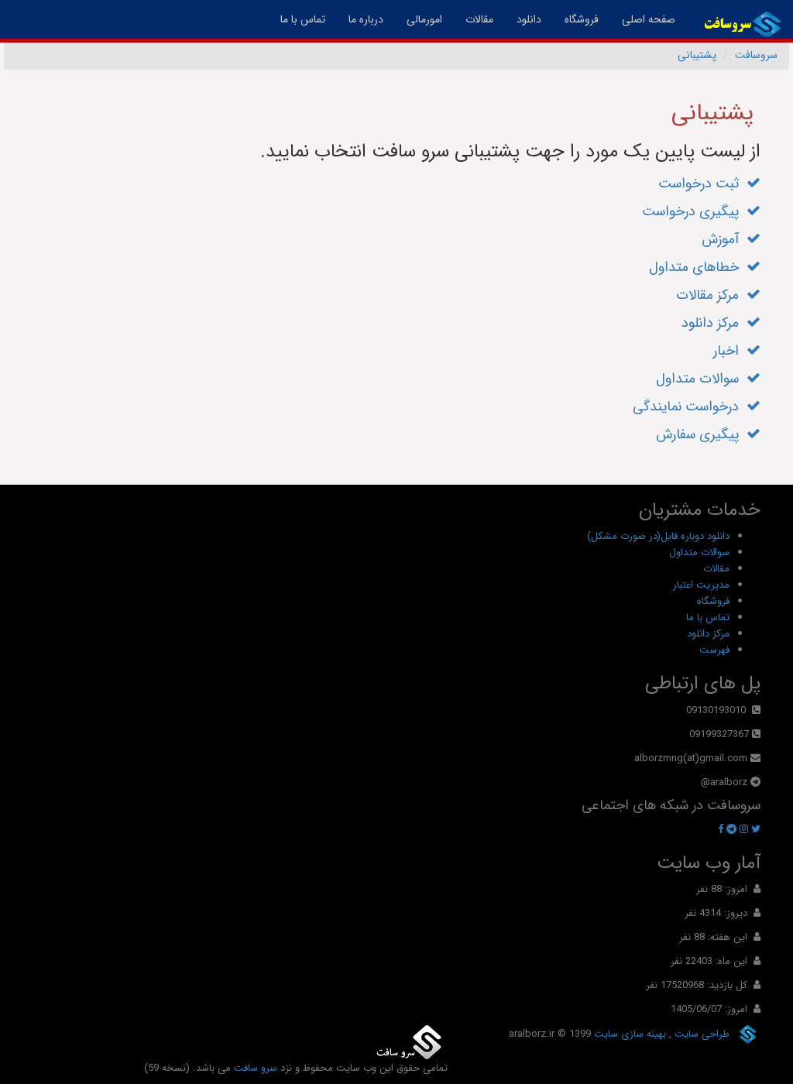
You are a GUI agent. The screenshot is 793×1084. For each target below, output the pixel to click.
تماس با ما (302, 19)
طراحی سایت (700, 1034)
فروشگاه (582, 19)
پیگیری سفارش (701, 434)
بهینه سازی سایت (628, 1034)
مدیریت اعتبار (701, 585)
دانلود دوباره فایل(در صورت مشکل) (658, 536)
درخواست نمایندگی (690, 406)
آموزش (724, 239)
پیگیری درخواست (694, 211)
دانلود (529, 19)
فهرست (714, 650)
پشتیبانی (697, 54)
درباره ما (365, 19)
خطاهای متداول (698, 267)
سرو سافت (255, 1068)
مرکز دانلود (714, 323)
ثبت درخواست (702, 183)
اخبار (730, 351)
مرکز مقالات (711, 295)
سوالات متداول (701, 378)
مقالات (479, 19)
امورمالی (424, 19)
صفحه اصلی (642, 19)
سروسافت (756, 54)
